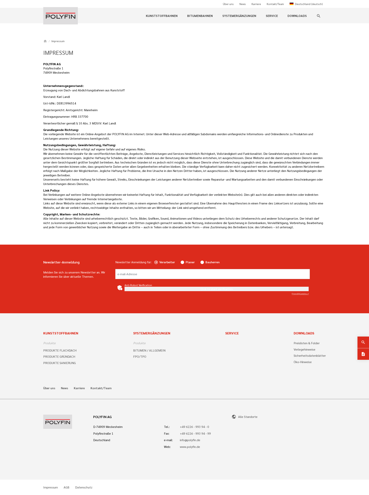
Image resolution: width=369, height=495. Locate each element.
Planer (190, 262)
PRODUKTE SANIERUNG (59, 363)
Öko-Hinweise (303, 362)
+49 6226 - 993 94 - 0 (194, 427)
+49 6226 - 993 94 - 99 (195, 433)
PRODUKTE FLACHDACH (59, 350)
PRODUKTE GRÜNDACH (59, 356)
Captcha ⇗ (300, 293)
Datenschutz (83, 487)
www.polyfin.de (190, 447)
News (242, 4)
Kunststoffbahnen (60, 333)
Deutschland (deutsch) (309, 4)
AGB (66, 487)
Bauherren (212, 262)
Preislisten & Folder (307, 343)
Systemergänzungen (151, 333)
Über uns (228, 4)
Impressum (50, 487)
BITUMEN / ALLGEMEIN (149, 350)
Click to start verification (216, 289)
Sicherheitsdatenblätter (310, 355)
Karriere (256, 4)
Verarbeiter (167, 262)
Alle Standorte (245, 417)
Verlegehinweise (304, 349)
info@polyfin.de (190, 440)
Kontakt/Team (275, 4)
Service (232, 333)
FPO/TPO (139, 356)
